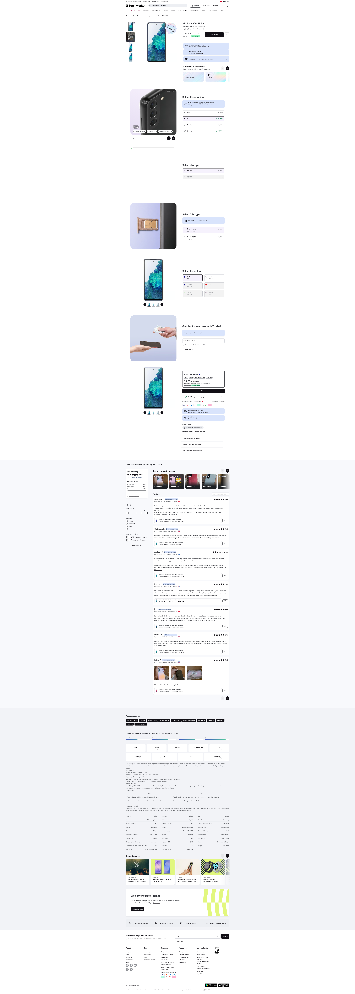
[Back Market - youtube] (135, 965)
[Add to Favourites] (227, 34)
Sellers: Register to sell (167, 967)
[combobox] (203, 340)
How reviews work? (134, 496)
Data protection (201, 966)
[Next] (161, 304)
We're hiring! (129, 960)
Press (127, 954)
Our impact (129, 957)
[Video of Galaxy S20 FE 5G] (130, 37)
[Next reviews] (227, 698)
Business (216, 6)
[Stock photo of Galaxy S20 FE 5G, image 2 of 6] (130, 47)
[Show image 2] (133, 138)
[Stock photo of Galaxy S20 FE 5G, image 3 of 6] (130, 57)
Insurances (164, 957)
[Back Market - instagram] (127, 965)
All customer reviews (185, 957)
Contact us (146, 952)
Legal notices (200, 971)
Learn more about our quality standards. (178, 810)
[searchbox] (169, 5)
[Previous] (144, 304)
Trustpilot (128, 962)
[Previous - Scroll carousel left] (222, 68)
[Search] (150, 5)
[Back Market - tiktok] (131, 965)
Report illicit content (202, 974)
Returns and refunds (149, 960)
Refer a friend (165, 952)
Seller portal (164, 969)
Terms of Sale (201, 954)
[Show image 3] (158, 305)
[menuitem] (156, 11)
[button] (171, 28)
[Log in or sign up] (223, 5)
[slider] (127, 513)
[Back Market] (135, 6)
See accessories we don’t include (193, 431)
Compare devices (184, 954)
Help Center (147, 954)
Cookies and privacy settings (202, 962)
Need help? (206, 6)
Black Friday (182, 962)
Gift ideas (182, 960)
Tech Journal (182, 952)
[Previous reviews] (222, 698)
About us (128, 952)
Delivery (145, 957)
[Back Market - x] (131, 969)
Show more (158, 570)
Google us (156, 903)
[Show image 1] (149, 305)
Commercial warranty (167, 954)
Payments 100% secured (168, 972)
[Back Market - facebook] (127, 969)
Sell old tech (164, 960)
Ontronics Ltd (197, 401)
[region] (206, 76)
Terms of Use (200, 952)
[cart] (227, 5)
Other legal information (203, 968)
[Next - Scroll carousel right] (227, 68)
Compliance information (218, 401)
